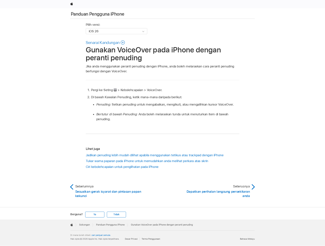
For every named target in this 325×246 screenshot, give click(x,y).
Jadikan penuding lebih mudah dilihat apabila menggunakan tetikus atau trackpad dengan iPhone (155, 155)
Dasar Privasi (131, 239)
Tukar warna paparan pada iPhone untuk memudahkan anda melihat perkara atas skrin (147, 161)
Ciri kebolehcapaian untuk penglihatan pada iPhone (122, 167)
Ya (94, 214)
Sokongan (84, 224)
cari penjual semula (101, 235)
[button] (105, 42)
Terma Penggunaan (151, 239)
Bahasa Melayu (247, 239)
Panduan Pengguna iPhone (97, 14)
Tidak (116, 214)
